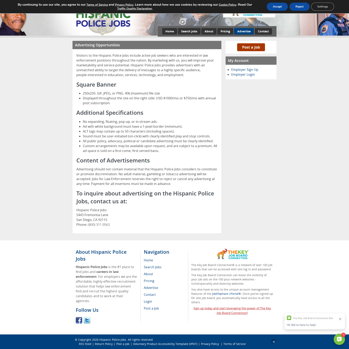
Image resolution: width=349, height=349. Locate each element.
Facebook (79, 320)
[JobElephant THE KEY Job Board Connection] (232, 250)
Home (169, 31)
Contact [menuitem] (150, 294)
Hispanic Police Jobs (112, 340)
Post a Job (251, 47)
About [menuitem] (148, 274)
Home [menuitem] (148, 260)
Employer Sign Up (244, 69)
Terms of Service (234, 344)
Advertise (244, 31)
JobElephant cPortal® (226, 294)
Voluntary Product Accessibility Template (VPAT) (165, 344)
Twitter (87, 320)
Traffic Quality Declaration (134, 9)
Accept (277, 6)
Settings (322, 6)
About (209, 31)
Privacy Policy (210, 344)
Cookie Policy (227, 5)
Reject (299, 6)
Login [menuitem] (148, 301)
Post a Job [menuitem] (151, 308)
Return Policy (104, 344)
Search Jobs (189, 31)
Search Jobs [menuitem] (153, 267)
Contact (263, 31)
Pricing (225, 31)
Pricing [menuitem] (149, 281)
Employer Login (243, 74)
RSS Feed (85, 344)
